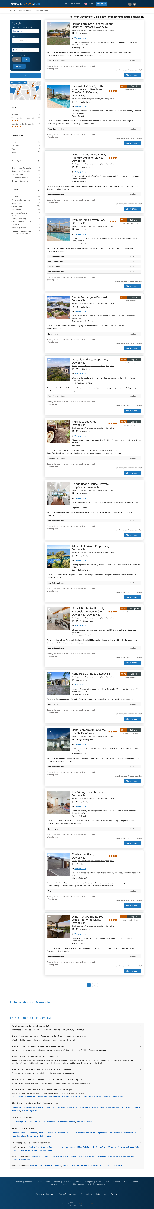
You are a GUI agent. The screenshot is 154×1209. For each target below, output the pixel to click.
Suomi (107, 1182)
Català (48, 1182)
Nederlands (68, 1182)
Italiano (57, 1182)
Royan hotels (32, 1136)
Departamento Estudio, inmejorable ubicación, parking (54, 1156)
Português (88, 1182)
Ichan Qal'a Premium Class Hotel (121, 1156)
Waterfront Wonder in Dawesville (105, 1107)
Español (39, 1182)
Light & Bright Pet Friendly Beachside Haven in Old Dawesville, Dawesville (88, 611)
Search (19, 66)
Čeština (135, 1182)
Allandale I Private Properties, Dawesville (90, 548)
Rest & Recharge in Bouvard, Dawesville (90, 299)
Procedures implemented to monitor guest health (21, 232)
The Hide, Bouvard (69, 1096)
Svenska (116, 1182)
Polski (78, 1182)
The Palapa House (86, 1156)
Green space (16, 203)
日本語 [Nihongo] (77, 1184)
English (90, 4)
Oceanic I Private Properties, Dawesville (90, 361)
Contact (114, 1194)
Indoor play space (18, 228)
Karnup (74, 816)
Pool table (15, 224)
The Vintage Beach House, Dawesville (88, 794)
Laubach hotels (36, 1166)
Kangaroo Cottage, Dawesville (91, 673)
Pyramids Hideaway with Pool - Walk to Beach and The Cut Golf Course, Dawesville (87, 91)
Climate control (17, 206)
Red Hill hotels (35, 1122)
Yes (16, 59)
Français (28, 1182)
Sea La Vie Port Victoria (106, 1147)
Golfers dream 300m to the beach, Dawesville (89, 731)
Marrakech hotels (62, 1133)
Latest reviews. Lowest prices (22, 27)
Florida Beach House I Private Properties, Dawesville (90, 485)
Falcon (74, 116)
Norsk (98, 1182)
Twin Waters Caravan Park (24, 1096)
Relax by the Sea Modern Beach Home (74, 1107)
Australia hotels (25, 10)
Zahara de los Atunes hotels (83, 1133)
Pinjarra (75, 445)
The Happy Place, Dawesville (83, 856)
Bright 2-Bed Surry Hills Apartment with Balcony (33, 1150)
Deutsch (18, 1182)
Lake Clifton (76, 694)
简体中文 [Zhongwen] (96, 1184)
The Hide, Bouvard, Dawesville (84, 423)
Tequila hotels (102, 1133)
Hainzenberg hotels (53, 1166)
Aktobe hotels (19, 1133)
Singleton (75, 508)
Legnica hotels (19, 1136)
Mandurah (76, 181)
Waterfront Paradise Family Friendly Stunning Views (34, 1107)
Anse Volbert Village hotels (111, 1166)
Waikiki (74, 943)
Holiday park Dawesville (20, 171)
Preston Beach (77, 635)
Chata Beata (101, 1156)
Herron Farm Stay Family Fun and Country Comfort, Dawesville (92, 25)
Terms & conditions (67, 1194)
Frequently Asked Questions (93, 1194)
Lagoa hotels (32, 1133)
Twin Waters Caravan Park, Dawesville (89, 221)
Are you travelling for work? (21, 56)
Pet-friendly (16, 210)
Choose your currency (72, 4)
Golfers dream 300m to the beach (110, 1096)
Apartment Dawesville (20, 178)
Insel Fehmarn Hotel (21, 1160)
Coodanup (76, 244)
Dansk (125, 1182)
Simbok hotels (69, 1166)
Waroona (75, 754)
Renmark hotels (49, 1122)
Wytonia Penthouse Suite (128, 1147)
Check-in (15, 37)
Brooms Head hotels (66, 1122)
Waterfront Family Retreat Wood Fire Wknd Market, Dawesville (88, 919)
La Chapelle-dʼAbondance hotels (124, 1133)
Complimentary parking (20, 200)
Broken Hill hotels (84, 1122)
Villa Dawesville (17, 174)
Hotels (12, 10)
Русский (64, 1184)
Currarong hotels (20, 1122)
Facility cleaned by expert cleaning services (21, 220)
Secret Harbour (78, 570)
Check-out (15, 46)
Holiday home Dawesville (21, 168)
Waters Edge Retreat (30, 1111)
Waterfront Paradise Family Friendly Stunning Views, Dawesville (89, 157)
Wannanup (76, 48)
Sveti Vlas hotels (46, 1133)
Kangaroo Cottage (87, 1096)
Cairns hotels (45, 1136)
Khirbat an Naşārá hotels (87, 1166)
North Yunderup (78, 383)
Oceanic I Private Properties (48, 1096)
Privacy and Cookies (45, 1194)
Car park (14, 197)
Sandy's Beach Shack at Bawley (42, 1147)
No (26, 59)
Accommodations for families (19, 214)
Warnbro (75, 878)
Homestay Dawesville (19, 181)
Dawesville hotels (41, 10)
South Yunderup (78, 321)
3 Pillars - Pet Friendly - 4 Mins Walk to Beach (75, 1147)
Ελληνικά (53, 1184)
